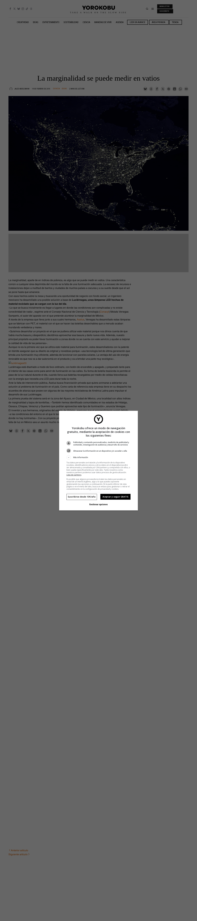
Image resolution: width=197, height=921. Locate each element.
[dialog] (98, 460)
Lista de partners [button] (73, 475)
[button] (98, 457)
